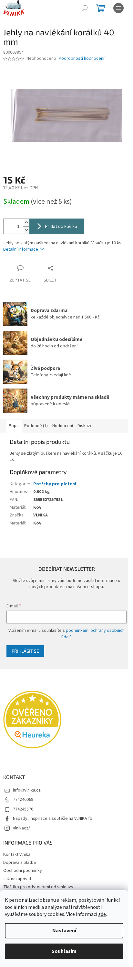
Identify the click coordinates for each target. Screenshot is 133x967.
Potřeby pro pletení (54, 484)
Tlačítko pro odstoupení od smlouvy (38, 887)
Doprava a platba (19, 862)
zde (102, 914)
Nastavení (64, 930)
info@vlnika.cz (27, 790)
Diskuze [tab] (85, 426)
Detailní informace (20, 249)
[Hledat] (84, 8)
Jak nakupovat (17, 879)
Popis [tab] (14, 426)
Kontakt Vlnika (16, 854)
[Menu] (118, 8)
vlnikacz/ (21, 828)
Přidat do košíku (61, 226)
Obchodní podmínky (22, 870)
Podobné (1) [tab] (36, 426)
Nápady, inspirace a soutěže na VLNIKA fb (52, 818)
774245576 (23, 809)
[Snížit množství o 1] (26, 230)
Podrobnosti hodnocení (81, 59)
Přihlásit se (25, 651)
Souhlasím (64, 951)
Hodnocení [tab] (62, 426)
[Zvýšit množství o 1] (26, 222)
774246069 (23, 799)
